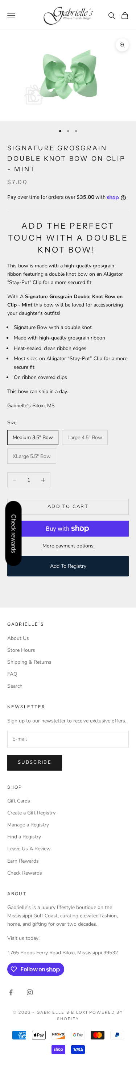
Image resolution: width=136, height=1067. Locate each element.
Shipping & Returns (29, 662)
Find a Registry (24, 836)
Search (14, 686)
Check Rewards (24, 873)
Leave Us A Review (29, 848)
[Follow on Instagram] (29, 992)
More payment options (68, 545)
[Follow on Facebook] (11, 992)
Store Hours (21, 650)
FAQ (12, 674)
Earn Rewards (23, 861)
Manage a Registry (28, 824)
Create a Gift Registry (31, 812)
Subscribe (34, 762)
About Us (18, 638)
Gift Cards (18, 800)
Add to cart (68, 506)
